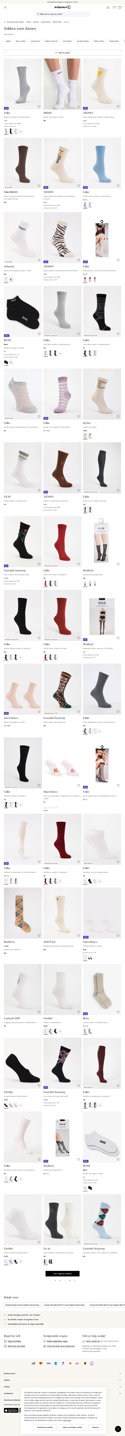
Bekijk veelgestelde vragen (57, 1341)
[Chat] (118, 1429)
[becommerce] (92, 1365)
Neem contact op (92, 1341)
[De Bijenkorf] (62, 7)
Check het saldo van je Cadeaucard (61, 1346)
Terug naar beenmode (15, 22)
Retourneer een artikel (16, 1346)
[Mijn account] (107, 7)
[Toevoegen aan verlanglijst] (39, 107)
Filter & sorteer (64, 53)
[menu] (5, 7)
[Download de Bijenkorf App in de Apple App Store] (11, 1410)
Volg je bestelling (14, 1341)
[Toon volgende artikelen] (74, 1280)
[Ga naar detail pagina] (20, 132)
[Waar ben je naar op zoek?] (38, 14)
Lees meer (67, 1420)
